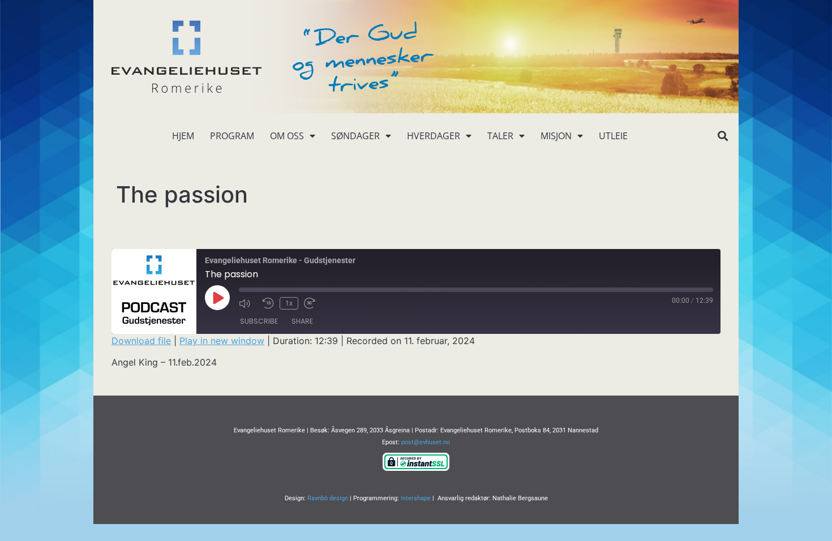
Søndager (355, 136)
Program (232, 136)
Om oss (287, 136)
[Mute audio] (248, 303)
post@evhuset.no (425, 442)
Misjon (556, 136)
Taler (500, 136)
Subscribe (259, 321)
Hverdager (433, 136)
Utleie (613, 136)
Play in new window (221, 340)
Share (302, 321)
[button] (722, 136)
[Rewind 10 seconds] (268, 303)
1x (289, 303)
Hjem (183, 136)
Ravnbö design (327, 498)
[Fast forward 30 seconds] (313, 303)
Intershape (416, 498)
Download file (141, 340)
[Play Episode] (217, 297)
